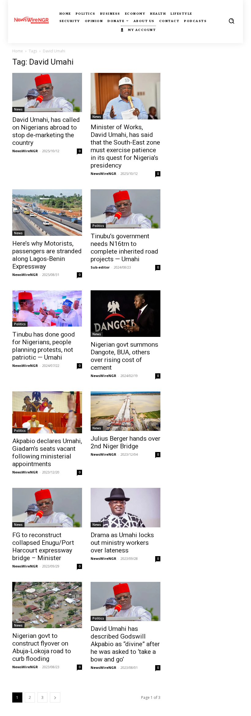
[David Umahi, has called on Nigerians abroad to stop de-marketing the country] (47, 92)
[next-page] (55, 697)
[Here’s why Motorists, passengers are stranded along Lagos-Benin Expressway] (47, 212)
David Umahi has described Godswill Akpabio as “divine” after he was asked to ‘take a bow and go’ (125, 644)
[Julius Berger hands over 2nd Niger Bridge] (125, 411)
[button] (231, 20)
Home (17, 51)
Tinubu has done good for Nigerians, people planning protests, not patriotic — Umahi (43, 346)
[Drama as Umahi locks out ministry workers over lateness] (125, 507)
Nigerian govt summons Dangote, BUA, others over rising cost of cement (124, 356)
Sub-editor (100, 267)
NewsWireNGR (25, 151)
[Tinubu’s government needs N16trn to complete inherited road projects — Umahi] (125, 208)
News (18, 109)
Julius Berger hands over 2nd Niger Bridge (125, 442)
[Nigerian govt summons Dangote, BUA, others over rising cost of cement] (125, 313)
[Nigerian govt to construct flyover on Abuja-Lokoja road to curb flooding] (47, 605)
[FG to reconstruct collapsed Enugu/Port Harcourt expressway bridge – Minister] (47, 507)
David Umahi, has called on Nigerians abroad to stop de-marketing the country (46, 131)
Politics (98, 226)
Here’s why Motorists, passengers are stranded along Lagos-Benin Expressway (47, 255)
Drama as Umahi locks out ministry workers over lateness (122, 542)
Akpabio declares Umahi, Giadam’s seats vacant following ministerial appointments (47, 452)
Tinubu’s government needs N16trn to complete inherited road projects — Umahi (124, 247)
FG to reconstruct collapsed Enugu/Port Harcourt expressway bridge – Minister (43, 546)
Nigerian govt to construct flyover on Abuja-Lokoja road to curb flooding (41, 647)
